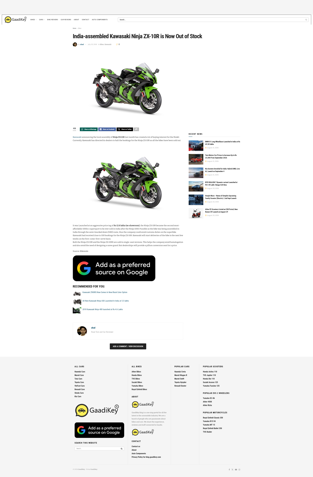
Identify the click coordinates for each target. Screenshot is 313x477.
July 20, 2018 (92, 44)
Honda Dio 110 (209, 379)
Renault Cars (80, 389)
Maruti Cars (79, 375)
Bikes (33, 20)
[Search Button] (306, 19)
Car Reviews (66, 20)
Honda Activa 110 (210, 372)
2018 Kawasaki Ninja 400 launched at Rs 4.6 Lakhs (103, 309)
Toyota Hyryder (180, 382)
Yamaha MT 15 (209, 425)
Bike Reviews (52, 20)
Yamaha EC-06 (209, 398)
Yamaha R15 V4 (209, 421)
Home (74, 28)
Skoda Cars (79, 393)
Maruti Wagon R (180, 375)
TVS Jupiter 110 (209, 375)
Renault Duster (180, 386)
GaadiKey (81, 469)
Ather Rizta (207, 405)
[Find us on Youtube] (236, 469)
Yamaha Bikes (137, 386)
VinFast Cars (80, 386)
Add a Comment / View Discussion (128, 346)
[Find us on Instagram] (239, 469)
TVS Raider (207, 432)
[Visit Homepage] (15, 20)
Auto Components (100, 20)
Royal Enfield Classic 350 (213, 418)
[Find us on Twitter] (232, 469)
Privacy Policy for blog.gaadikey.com (146, 457)
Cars (41, 20)
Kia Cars (78, 396)
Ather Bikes (136, 372)
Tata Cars (78, 379)
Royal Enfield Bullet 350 (212, 428)
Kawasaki (108, 44)
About (76, 20)
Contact (85, 20)
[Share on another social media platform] (136, 129)
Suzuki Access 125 (210, 382)
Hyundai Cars (80, 372)
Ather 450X (207, 402)
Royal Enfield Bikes (139, 389)
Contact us (136, 446)
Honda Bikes (137, 375)
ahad (82, 44)
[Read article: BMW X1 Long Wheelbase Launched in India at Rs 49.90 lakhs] (196, 145)
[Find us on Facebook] (229, 469)
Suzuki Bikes (137, 382)
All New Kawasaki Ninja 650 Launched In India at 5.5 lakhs (106, 301)
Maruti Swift (179, 379)
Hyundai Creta (180, 372)
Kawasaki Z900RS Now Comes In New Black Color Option (105, 292)
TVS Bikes (136, 379)
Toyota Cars (79, 382)
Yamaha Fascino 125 (211, 386)
